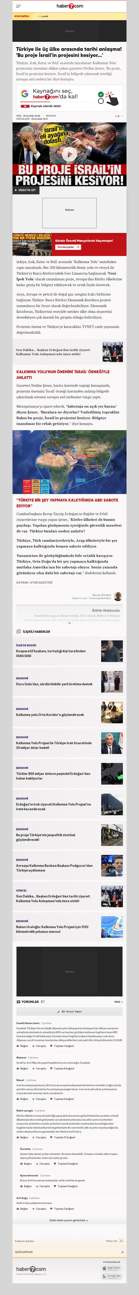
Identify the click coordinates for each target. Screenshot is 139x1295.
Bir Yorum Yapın (71, 1011)
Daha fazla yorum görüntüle (68, 1220)
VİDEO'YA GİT (26, 190)
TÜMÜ (117, 1002)
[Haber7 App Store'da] (112, 1268)
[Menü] (19, 6)
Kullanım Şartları (24, 1241)
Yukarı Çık (111, 1241)
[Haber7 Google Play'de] (112, 1276)
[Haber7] (70, 6)
